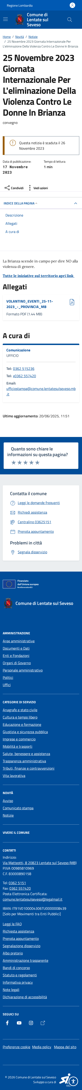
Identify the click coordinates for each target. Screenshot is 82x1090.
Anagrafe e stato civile (20, 710)
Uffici (7, 684)
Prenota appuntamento (21, 938)
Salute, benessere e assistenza (26, 753)
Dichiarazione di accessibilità (25, 997)
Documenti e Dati (16, 648)
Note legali (11, 989)
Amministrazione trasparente (25, 960)
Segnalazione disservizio (21, 946)
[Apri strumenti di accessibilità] (73, 1081)
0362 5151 (17, 883)
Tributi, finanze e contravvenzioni (28, 768)
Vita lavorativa (14, 775)
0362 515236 (23, 368)
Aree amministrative (19, 641)
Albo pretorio (13, 953)
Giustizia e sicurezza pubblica (25, 732)
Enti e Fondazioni (16, 655)
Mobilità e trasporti (17, 746)
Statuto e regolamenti (20, 975)
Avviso (8, 800)
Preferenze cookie (16, 1047)
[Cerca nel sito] (69, 19)
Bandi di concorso (16, 967)
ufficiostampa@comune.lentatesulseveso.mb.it (41, 391)
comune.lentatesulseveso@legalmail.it (32, 899)
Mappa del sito (65, 1047)
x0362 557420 (24, 376)
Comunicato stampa (18, 808)
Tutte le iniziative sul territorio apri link (38, 275)
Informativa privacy (18, 982)
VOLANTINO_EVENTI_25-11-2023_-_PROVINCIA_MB (29, 303)
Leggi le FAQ (12, 924)
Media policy (41, 1047)
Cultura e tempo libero (20, 717)
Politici (8, 677)
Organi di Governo (17, 663)
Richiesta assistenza (18, 931)
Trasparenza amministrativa (24, 761)
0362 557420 (20, 888)
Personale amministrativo (23, 670)
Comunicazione (18, 350)
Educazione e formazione (22, 724)
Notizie (8, 815)
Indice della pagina (19, 203)
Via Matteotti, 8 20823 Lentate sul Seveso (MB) (40, 862)
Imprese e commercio (19, 739)
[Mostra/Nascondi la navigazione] (5, 19)
